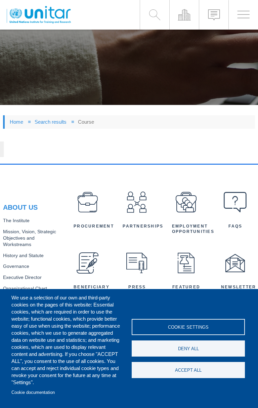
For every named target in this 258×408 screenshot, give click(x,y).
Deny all (188, 348)
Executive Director (22, 277)
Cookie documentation (33, 392)
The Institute (16, 220)
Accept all (188, 370)
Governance (16, 266)
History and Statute (23, 255)
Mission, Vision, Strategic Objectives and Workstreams (29, 238)
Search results (51, 122)
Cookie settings (188, 327)
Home (16, 122)
